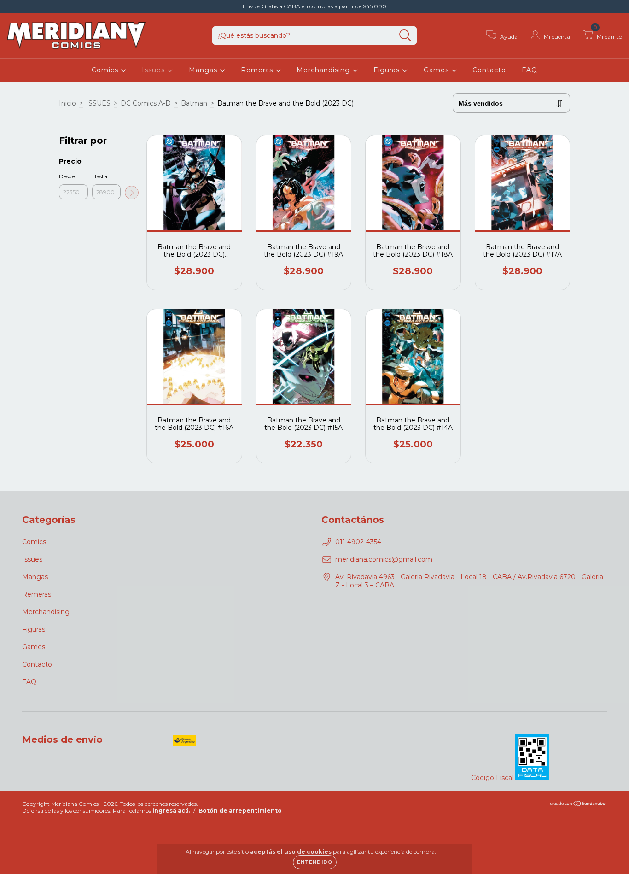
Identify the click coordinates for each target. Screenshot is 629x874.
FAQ (529, 70)
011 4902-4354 (358, 542)
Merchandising (324, 70)
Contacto (489, 70)
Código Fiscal (493, 778)
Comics (106, 70)
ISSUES (98, 103)
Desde (67, 176)
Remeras (258, 70)
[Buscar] (405, 36)
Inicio (67, 103)
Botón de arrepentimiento (240, 810)
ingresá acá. (171, 810)
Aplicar (132, 192)
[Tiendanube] (578, 804)
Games (437, 70)
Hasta (99, 176)
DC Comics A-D (146, 103)
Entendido (314, 862)
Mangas (204, 70)
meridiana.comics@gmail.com (383, 559)
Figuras (387, 70)
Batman (194, 103)
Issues (154, 70)
